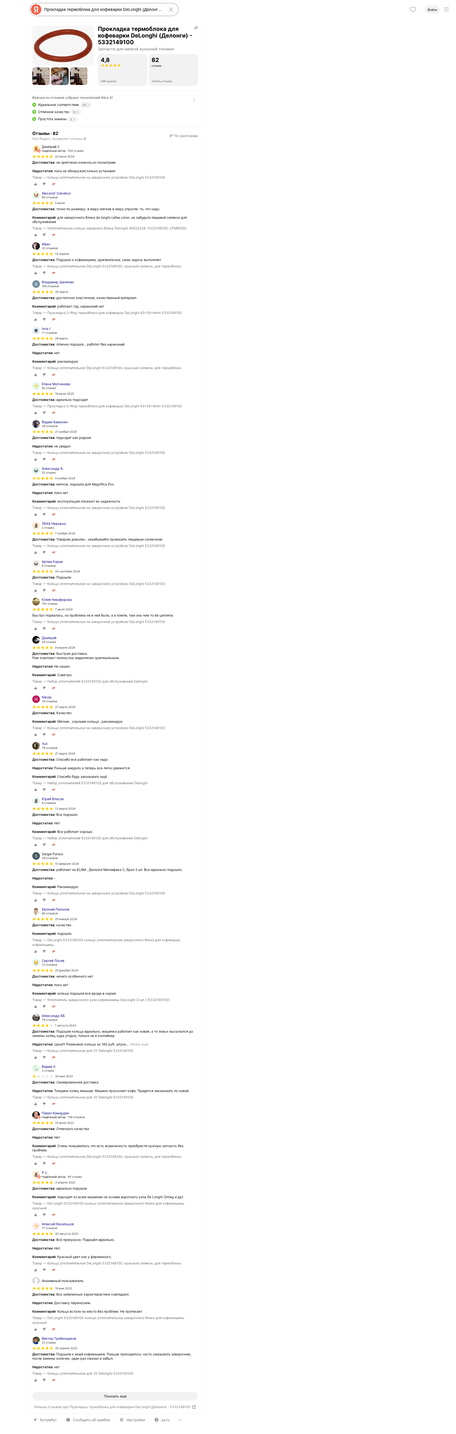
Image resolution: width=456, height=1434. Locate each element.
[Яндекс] (36, 9)
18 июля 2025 (64, 393)
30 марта (61, 292)
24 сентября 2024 (67, 571)
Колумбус (48, 1420)
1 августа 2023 (65, 1025)
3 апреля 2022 (65, 1182)
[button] (41, 76)
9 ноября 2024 (65, 478)
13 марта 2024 (65, 808)
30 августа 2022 (66, 1233)
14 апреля (62, 254)
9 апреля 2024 (65, 647)
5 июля (60, 203)
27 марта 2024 (65, 707)
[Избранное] (413, 9)
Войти (432, 10)
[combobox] (103, 9)
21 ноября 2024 (66, 431)
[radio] (35, 184)
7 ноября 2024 (65, 533)
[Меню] (446, 9)
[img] (42, 156)
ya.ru (165, 1420)
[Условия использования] (194, 100)
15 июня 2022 (64, 1123)
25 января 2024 (66, 919)
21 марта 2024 (65, 753)
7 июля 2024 (64, 609)
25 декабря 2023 (66, 970)
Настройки (135, 1420)
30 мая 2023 (64, 1076)
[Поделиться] (196, 27)
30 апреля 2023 (66, 1348)
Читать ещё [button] (139, 1044)
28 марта (61, 338)
